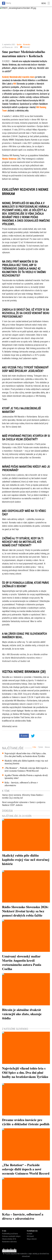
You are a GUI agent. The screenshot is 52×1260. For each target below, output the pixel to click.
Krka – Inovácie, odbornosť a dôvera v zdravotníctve (21, 784)
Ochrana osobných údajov (11, 1236)
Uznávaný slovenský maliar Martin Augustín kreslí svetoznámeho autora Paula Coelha (21, 962)
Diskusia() (26, 47)
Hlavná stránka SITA (9, 1239)
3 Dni (34, 747)
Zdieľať (24, 736)
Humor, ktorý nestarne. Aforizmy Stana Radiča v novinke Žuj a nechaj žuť (22, 796)
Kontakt (29, 1234)
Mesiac (47, 747)
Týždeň (40, 747)
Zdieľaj (8, 3)
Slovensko (26, 44)
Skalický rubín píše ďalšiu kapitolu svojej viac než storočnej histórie (26, 762)
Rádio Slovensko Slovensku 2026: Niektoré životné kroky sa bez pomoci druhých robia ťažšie (25, 911)
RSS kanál (30, 1236)
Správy (19, 44)
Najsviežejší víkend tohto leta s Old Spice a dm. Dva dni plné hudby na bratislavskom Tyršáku (25, 755)
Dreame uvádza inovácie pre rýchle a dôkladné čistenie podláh (25, 1121)
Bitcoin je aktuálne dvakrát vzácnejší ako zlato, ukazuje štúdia (22, 1013)
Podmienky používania (10, 1234)
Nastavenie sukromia (9, 1242)
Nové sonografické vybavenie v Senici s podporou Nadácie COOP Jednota (23, 803)
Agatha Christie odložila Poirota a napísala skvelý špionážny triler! (26, 776)
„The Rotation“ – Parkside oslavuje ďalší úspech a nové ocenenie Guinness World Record (26, 769)
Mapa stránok (32, 1239)
